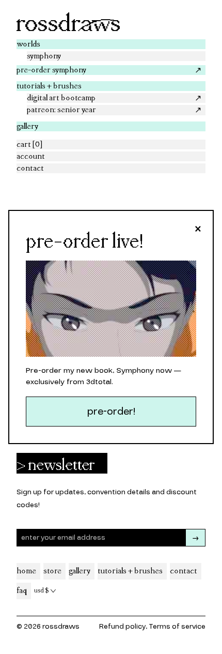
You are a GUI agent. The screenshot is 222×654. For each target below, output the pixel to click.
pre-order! (111, 411)
